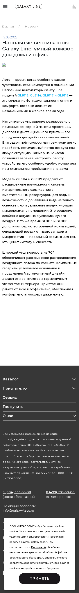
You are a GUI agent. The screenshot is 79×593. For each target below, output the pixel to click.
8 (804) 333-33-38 (17, 492)
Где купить (13, 407)
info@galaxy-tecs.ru (18, 510)
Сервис (10, 397)
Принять (39, 578)
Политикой (38, 547)
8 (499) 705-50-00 (60, 492)
